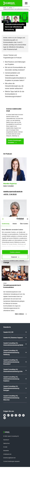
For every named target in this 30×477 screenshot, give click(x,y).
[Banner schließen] (27, 218)
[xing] (12, 415)
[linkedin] (19, 415)
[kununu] (8, 415)
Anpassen (14, 257)
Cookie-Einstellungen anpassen (11, 461)
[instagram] (4, 418)
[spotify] (23, 415)
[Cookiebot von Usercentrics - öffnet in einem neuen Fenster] (17, 219)
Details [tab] (15, 223)
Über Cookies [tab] (24, 223)
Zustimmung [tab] (5, 223)
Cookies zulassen (15, 252)
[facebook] (16, 415)
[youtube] (4, 415)
